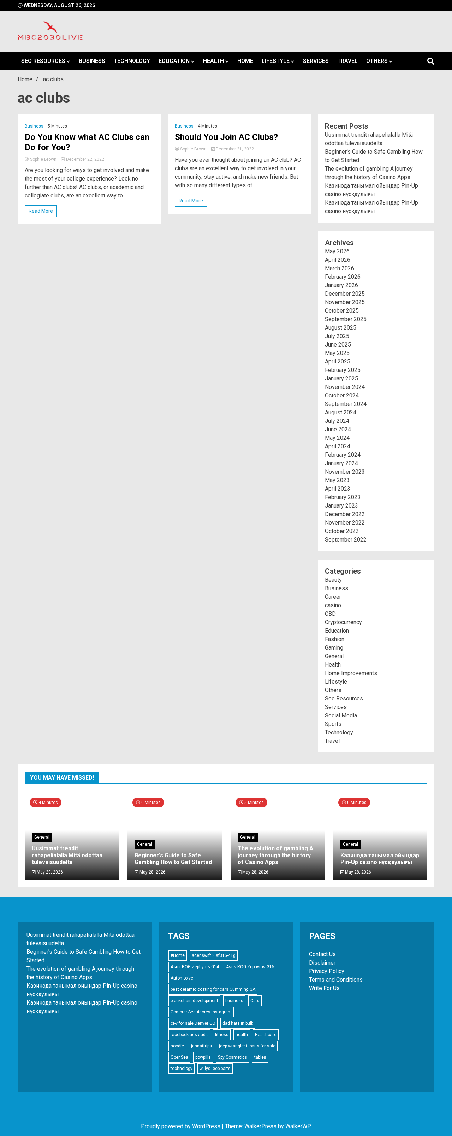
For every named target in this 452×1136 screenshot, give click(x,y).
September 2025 (346, 319)
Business (92, 61)
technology (181, 1068)
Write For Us (324, 988)
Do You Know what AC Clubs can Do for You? (87, 142)
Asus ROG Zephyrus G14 (195, 966)
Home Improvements (351, 673)
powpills (203, 1057)
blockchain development (194, 1000)
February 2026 (343, 276)
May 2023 (337, 480)
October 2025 (342, 310)
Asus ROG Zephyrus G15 (250, 966)
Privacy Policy (326, 971)
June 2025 (338, 344)
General (334, 656)
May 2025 (337, 353)
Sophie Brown (43, 159)
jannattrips (201, 1045)
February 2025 (343, 370)
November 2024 (345, 387)
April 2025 (337, 361)
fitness (221, 1034)
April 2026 (337, 259)
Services (316, 61)
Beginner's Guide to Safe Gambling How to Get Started (173, 858)
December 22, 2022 (84, 159)
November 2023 (345, 471)
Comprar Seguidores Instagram (201, 1012)
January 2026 (341, 285)
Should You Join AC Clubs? (226, 137)
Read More (41, 211)
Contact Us (322, 954)
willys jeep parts (215, 1068)
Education (174, 61)
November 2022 (345, 522)
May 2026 (337, 251)
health (242, 1034)
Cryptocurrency (343, 622)
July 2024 (337, 421)
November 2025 (345, 302)
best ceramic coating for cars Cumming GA (213, 989)
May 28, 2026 (152, 872)
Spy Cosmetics (232, 1057)
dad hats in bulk (237, 1023)
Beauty (333, 579)
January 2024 (341, 463)
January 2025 (341, 378)
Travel (347, 61)
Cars (255, 1000)
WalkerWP (297, 1126)
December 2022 (345, 514)
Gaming (334, 647)
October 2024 (342, 395)
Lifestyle (276, 61)
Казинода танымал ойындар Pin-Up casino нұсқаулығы (379, 858)
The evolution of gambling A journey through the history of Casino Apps (275, 855)
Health (213, 61)
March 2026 (339, 268)
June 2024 (338, 429)
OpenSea (179, 1057)
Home (245, 61)
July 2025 (337, 336)
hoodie (177, 1045)
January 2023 (341, 505)
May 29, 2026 (49, 872)
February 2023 (343, 497)
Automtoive (182, 978)
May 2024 (337, 437)
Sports (333, 724)
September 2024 (346, 404)
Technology (132, 61)
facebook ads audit (189, 1034)
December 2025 (345, 293)
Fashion (334, 639)
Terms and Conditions (336, 979)
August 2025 (340, 327)
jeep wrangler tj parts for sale (247, 1045)
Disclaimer (322, 962)
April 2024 (337, 446)
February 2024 (343, 454)
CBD (330, 613)
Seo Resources (43, 61)
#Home (178, 955)
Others (377, 61)
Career (333, 596)
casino (333, 605)
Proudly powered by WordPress (181, 1126)
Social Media (341, 715)
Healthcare (265, 1034)
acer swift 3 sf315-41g (214, 955)
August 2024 (340, 412)
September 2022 (346, 539)
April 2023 (337, 488)
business (234, 1000)
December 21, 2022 (234, 149)
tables (260, 1057)
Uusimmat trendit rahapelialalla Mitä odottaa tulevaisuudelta (67, 855)
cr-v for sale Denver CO (193, 1023)
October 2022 (342, 531)
